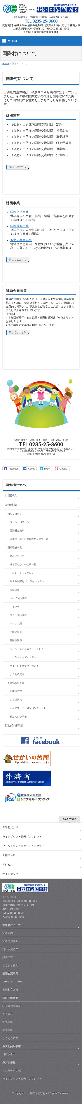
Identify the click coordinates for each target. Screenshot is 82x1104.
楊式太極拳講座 (11, 1005)
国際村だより (10, 827)
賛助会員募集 (16, 290)
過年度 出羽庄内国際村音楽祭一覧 (29, 539)
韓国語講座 (16, 640)
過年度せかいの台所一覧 (23, 564)
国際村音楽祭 (17, 530)
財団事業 (13, 203)
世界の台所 (9, 855)
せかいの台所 (17, 556)
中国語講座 (16, 632)
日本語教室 (16, 691)
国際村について (16, 485)
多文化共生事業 (21, 240)
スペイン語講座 (18, 598)
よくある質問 (17, 674)
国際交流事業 (19, 212)
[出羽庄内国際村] (40, 8)
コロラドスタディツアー (23, 657)
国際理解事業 (19, 226)
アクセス (7, 864)
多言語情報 (16, 699)
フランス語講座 (18, 615)
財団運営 (13, 115)
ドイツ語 (14, 606)
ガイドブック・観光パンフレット (28, 708)
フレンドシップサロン (22, 573)
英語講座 (14, 589)
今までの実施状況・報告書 (24, 665)
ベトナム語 (16, 623)
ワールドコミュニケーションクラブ (29, 649)
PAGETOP (69, 819)
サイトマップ (10, 873)
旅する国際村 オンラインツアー (27, 581)
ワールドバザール (19, 522)
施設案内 (7, 933)
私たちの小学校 (18, 716)
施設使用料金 (10, 941)
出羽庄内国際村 (36, 1093)
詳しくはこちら (17, 167)
